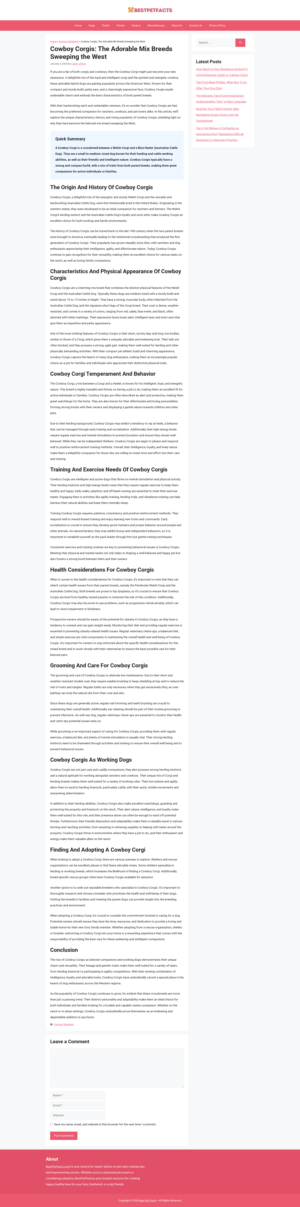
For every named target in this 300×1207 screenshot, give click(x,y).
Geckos (136, 25)
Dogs (92, 25)
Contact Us (195, 25)
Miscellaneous (156, 25)
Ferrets (121, 25)
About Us (177, 25)
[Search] (240, 43)
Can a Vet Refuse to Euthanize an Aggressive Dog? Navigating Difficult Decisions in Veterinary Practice (220, 134)
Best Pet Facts (147, 1200)
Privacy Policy (217, 25)
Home (78, 25)
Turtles (106, 25)
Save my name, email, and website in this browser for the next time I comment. (105, 1124)
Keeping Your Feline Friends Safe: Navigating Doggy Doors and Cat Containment (217, 114)
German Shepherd (68, 41)
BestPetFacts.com (58, 1166)
